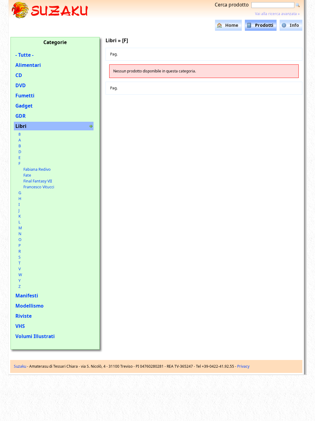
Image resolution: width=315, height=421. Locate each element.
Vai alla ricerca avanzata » (277, 13)
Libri (20, 126)
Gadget (24, 105)
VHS (20, 326)
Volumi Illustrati (35, 336)
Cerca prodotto (232, 4)
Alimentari (28, 65)
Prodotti (264, 25)
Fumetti (24, 95)
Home (231, 25)
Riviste (23, 316)
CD (18, 75)
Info (294, 25)
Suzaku (20, 366)
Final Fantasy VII (37, 181)
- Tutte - (24, 54)
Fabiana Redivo (37, 169)
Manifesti (26, 295)
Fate (27, 175)
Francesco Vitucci (38, 187)
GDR (20, 115)
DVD (20, 85)
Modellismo (29, 305)
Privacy (243, 366)
